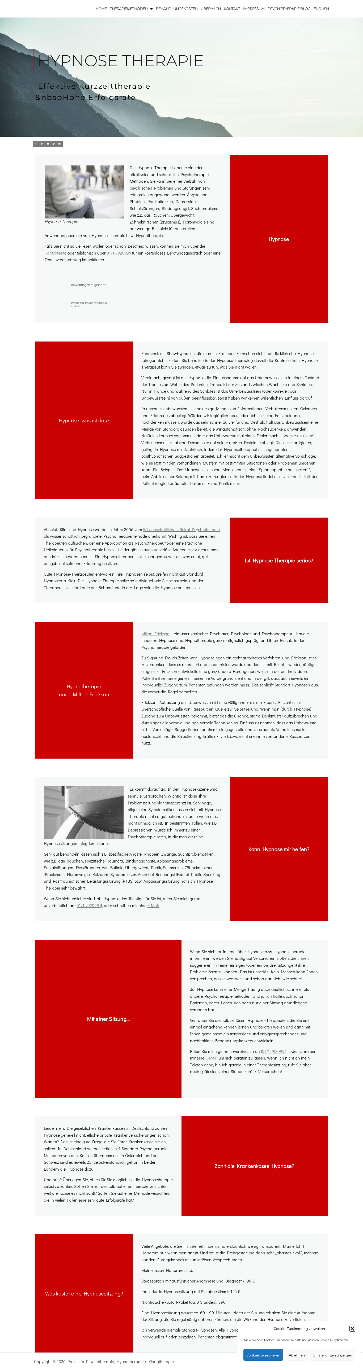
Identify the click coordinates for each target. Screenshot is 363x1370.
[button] (352, 1328)
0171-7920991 (119, 253)
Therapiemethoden (128, 8)
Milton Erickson (155, 633)
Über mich (211, 8)
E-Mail (153, 905)
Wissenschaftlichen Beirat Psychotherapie (181, 529)
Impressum (253, 8)
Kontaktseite (55, 253)
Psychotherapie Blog (289, 8)
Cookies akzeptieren (263, 1355)
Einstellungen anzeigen (332, 1355)
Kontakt (232, 8)
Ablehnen (297, 1355)
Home (101, 8)
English (321, 8)
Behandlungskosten (176, 8)
